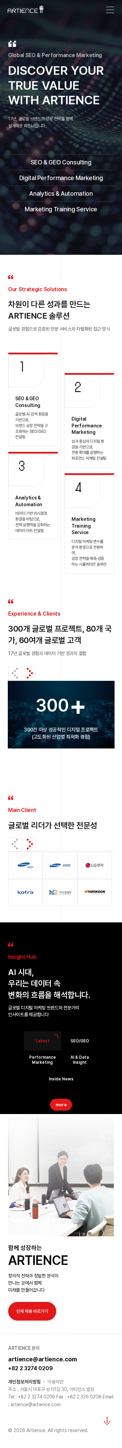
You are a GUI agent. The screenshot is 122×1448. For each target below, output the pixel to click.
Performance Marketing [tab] (42, 1060)
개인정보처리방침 (24, 1381)
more (61, 1104)
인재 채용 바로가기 (32, 1311)
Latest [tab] (42, 1041)
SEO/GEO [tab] (79, 1041)
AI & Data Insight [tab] (79, 1060)
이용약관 (55, 1381)
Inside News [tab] (61, 1079)
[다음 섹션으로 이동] (107, 1421)
